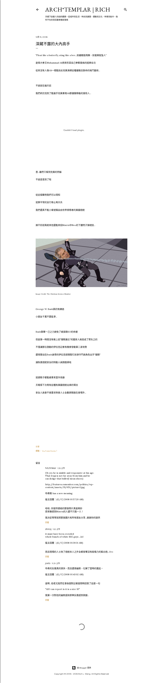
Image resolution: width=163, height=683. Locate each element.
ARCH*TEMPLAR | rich (77, 9)
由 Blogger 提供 (84, 668)
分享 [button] (37, 446)
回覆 (47, 522)
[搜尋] (125, 9)
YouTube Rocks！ (50, 451)
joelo (47, 563)
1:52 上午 (56, 529)
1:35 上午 (61, 468)
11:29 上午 (56, 563)
